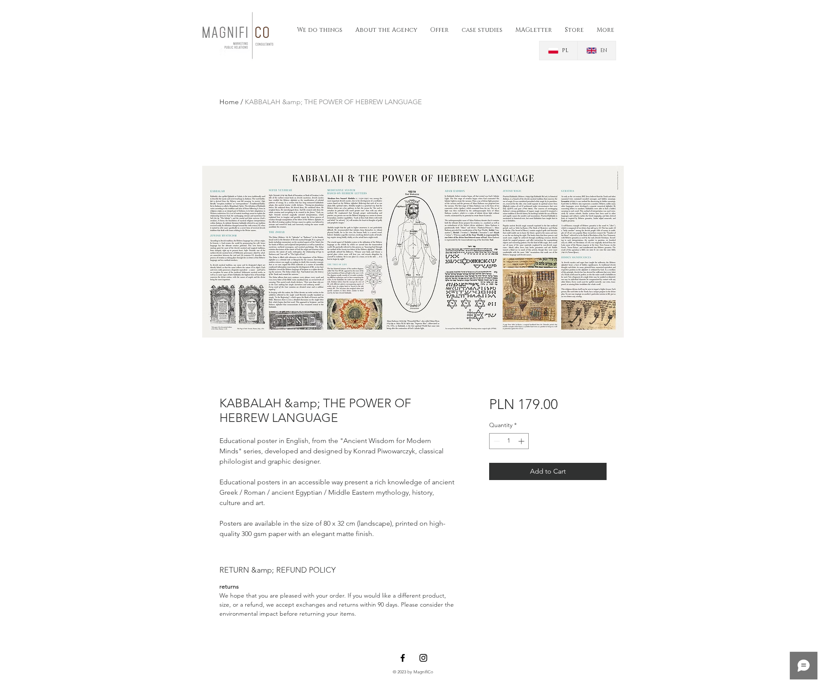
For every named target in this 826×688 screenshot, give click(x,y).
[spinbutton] (509, 441)
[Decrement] (495, 441)
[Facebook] (403, 658)
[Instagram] (423, 658)
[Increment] (522, 441)
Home (229, 102)
